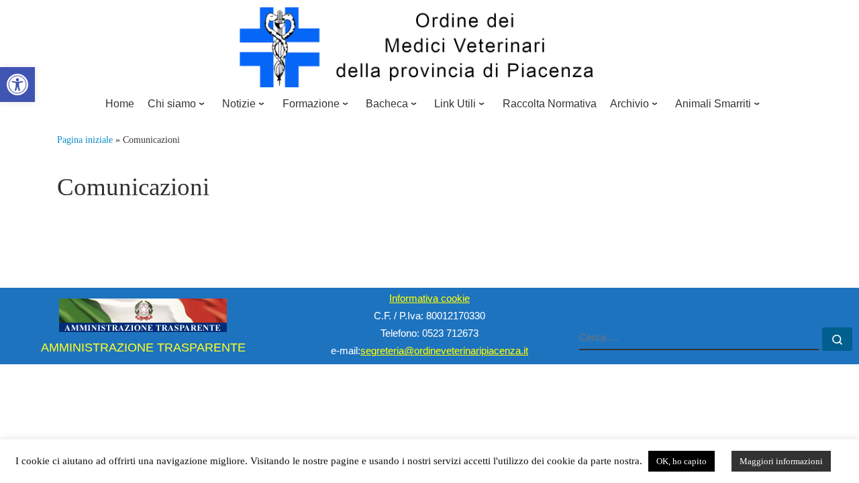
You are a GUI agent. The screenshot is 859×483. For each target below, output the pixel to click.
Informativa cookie (429, 298)
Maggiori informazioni (781, 461)
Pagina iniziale (85, 139)
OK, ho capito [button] (681, 461)
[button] (17, 84)
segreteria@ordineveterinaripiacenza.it (444, 350)
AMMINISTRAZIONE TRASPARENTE (143, 347)
